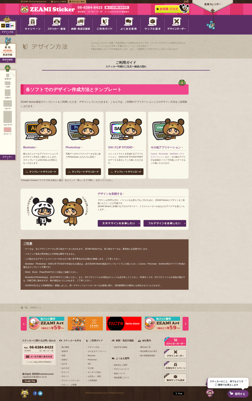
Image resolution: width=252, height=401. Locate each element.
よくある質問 (122, 358)
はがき (64, 364)
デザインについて (121, 369)
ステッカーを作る (72, 340)
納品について (119, 373)
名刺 (63, 355)
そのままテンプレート (97, 351)
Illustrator (29, 147)
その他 (90, 368)
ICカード (65, 372)
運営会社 (144, 347)
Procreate (163, 154)
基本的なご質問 (120, 365)
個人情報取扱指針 (147, 355)
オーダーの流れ (94, 372)
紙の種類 (65, 347)
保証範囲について (121, 377)
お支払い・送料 (94, 376)
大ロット (65, 376)
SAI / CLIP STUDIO (120, 147)
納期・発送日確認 (125, 340)
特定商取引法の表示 (148, 351)
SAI (89, 364)
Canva (154, 154)
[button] (228, 383)
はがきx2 (65, 368)
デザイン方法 (93, 347)
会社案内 (146, 340)
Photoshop (73, 147)
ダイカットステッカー (71, 380)
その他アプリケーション (166, 147)
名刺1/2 (65, 351)
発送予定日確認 (120, 347)
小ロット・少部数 (69, 385)
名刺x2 (64, 360)
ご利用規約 (92, 380)
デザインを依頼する (110, 193)
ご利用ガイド (96, 340)
